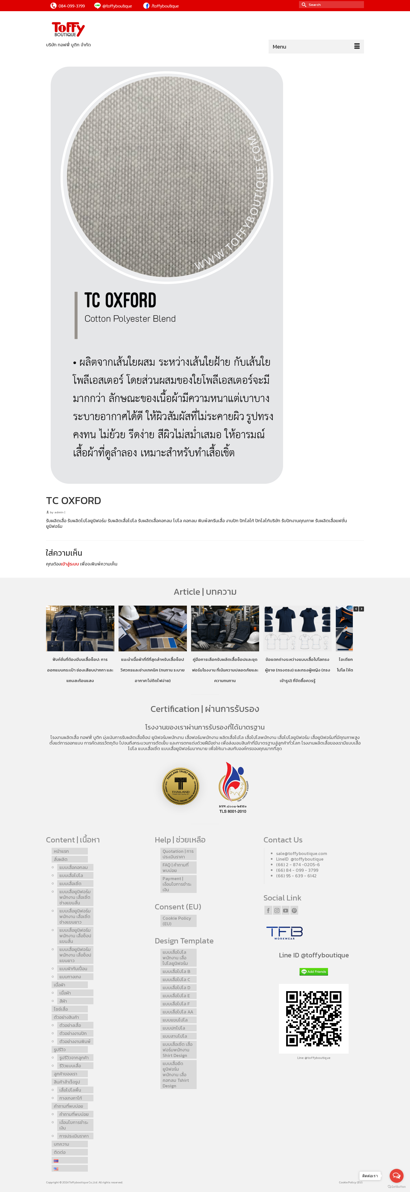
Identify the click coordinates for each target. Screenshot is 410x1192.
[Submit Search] (303, 4)
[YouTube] (286, 910)
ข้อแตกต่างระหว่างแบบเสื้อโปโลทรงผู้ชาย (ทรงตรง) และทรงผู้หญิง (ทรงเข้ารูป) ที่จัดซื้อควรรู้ (297, 670)
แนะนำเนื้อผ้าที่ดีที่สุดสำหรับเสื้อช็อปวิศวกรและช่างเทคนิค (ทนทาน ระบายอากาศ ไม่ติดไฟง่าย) (152, 670)
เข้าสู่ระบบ (70, 563)
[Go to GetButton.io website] (397, 1186)
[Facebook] (268, 910)
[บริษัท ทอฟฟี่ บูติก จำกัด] (96, 29)
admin (59, 512)
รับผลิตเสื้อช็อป (136, 737)
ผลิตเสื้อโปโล (232, 737)
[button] (361, 608)
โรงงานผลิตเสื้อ (64, 737)
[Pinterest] (294, 910)
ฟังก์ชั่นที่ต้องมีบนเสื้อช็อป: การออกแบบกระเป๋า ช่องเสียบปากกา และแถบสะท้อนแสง (80, 670)
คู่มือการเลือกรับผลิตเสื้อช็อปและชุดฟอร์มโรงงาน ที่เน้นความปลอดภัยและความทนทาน (225, 670)
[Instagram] (277, 910)
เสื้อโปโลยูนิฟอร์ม (294, 737)
